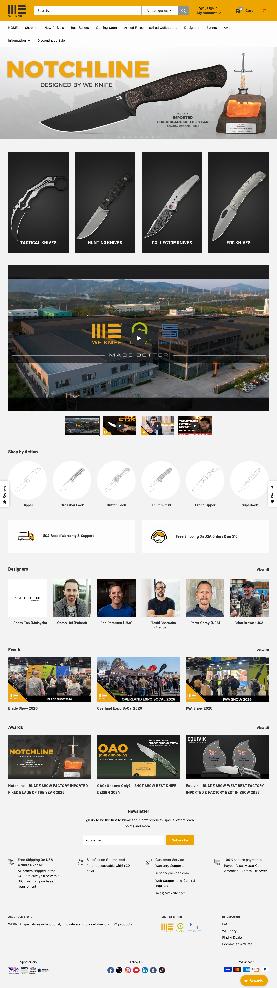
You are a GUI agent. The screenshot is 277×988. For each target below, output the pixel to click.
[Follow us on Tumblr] (153, 970)
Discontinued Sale (51, 40)
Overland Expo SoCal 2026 (119, 708)
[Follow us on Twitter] (119, 970)
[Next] (268, 480)
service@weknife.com (172, 873)
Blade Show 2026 (23, 708)
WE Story (229, 931)
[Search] (183, 10)
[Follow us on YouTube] (136, 970)
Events (211, 27)
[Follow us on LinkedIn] (145, 970)
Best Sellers (80, 27)
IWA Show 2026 (199, 708)
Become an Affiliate (237, 944)
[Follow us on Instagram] (128, 970)
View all (263, 569)
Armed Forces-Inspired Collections (150, 27)
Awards (229, 27)
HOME (13, 27)
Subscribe (180, 840)
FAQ (225, 924)
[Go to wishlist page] (264, 10)
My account (207, 13)
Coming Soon (106, 27)
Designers (191, 27)
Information (17, 40)
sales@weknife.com (170, 893)
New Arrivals (54, 27)
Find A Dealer (232, 937)
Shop (29, 27)
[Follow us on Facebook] (110, 970)
